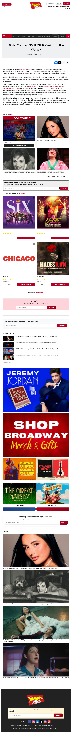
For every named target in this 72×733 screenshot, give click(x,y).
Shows (18, 36)
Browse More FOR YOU (56, 176)
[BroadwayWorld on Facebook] (29, 721)
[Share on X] (59, 62)
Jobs (33, 36)
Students (38, 36)
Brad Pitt (58, 87)
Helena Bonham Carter (11, 89)
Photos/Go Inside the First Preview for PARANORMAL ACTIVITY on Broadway (37, 343)
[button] (68, 36)
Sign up (63, 523)
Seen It (9, 238)
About (19, 725)
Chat (28, 36)
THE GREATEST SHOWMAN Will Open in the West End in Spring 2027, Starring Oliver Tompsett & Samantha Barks (33, 640)
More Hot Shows (19, 509)
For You (10, 114)
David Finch (24, 70)
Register (55, 36)
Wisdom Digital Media (32, 729)
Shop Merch (7, 4)
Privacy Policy (54, 729)
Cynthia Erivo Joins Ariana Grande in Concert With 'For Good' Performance (37, 355)
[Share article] (63, 62)
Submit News (37, 725)
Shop (43, 36)
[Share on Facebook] (56, 62)
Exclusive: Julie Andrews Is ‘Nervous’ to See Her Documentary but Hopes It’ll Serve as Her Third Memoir (36, 604)
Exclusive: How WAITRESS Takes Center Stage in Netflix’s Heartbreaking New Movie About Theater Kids (36, 677)
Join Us (30, 725)
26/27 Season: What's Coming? (11, 7)
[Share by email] (67, 62)
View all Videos (7, 362)
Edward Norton (49, 87)
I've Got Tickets (26, 238)
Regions (44, 725)
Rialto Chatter (19, 314)
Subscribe (62, 325)
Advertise (13, 725)
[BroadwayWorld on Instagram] (33, 721)
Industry (24, 36)
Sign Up (58, 715)
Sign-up (59, 3)
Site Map (50, 725)
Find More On (35, 292)
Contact (24, 725)
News (13, 36)
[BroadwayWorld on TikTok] (41, 721)
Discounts (52, 509)
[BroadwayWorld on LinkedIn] (37, 721)
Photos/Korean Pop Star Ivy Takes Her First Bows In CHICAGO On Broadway (37, 336)
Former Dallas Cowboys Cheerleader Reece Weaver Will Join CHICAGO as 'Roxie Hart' (30, 568)
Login (62, 36)
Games (48, 36)
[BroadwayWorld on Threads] (45, 721)
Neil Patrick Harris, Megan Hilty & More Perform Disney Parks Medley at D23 (37, 349)
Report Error (58, 726)
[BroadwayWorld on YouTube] (49, 721)
